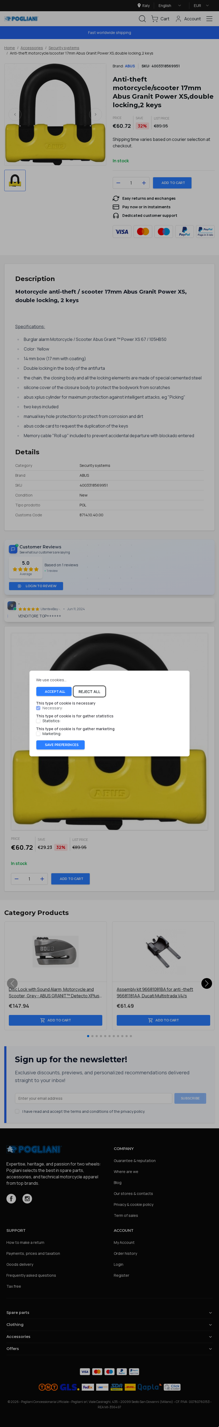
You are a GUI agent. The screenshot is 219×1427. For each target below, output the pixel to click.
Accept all (55, 692)
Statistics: (51, 721)
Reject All (89, 691)
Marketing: (51, 734)
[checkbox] (38, 708)
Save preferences (61, 745)
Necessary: (52, 708)
